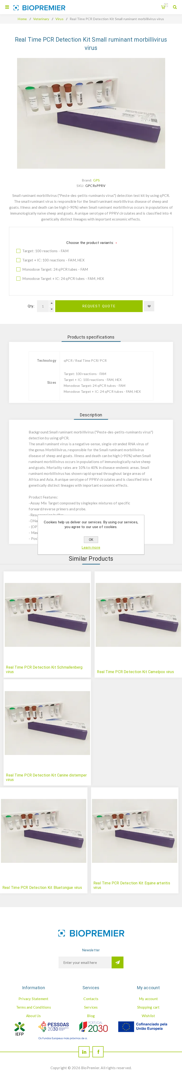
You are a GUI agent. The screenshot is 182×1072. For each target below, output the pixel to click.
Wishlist (148, 1016)
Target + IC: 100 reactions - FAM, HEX (53, 260)
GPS (96, 180)
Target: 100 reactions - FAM (45, 251)
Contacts (90, 999)
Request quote (99, 306)
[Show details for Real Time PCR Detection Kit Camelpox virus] (138, 615)
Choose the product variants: (90, 243)
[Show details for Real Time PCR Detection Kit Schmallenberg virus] (47, 615)
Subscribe (117, 962)
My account (148, 999)
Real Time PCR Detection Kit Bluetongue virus (42, 887)
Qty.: (31, 306)
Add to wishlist (149, 306)
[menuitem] (33, 998)
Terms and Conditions (33, 1007)
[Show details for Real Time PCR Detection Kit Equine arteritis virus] (134, 831)
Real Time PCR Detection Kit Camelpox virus (135, 672)
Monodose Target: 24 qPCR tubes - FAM (55, 269)
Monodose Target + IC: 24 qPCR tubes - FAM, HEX (63, 278)
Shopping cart (166, 5)
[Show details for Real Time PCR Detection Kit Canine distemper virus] (47, 723)
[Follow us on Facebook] (98, 1051)
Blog (91, 1016)
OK (91, 540)
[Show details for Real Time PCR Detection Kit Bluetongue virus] (43, 831)
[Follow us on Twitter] (84, 1051)
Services (91, 1007)
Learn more (91, 547)
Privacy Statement (33, 999)
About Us (33, 1016)
